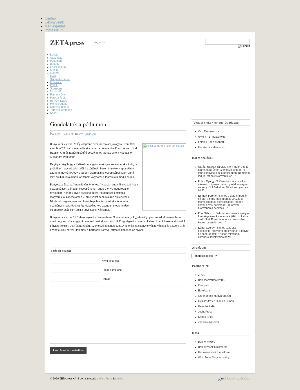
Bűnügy (54, 63)
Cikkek (229, 378)
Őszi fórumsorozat (209, 131)
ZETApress (67, 42)
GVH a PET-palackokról (212, 136)
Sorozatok (56, 88)
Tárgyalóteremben (61, 109)
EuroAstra (204, 290)
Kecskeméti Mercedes (211, 147)
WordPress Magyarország (213, 357)
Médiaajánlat (55, 26)
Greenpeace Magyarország (214, 295)
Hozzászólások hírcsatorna (214, 352)
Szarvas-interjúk (59, 106)
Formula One (58, 94)
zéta (57, 134)
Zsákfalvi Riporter (208, 322)
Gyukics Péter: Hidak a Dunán (216, 301)
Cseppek (203, 285)
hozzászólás (242, 378)
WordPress (105, 378)
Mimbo (119, 378)
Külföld (54, 85)
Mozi (53, 76)
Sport (53, 113)
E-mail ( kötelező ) (112, 269)
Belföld (54, 54)
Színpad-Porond (60, 79)
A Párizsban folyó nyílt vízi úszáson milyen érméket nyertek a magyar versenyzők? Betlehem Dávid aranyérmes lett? (223, 186)
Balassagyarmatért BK (211, 280)
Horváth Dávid (58, 100)
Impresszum (54, 30)
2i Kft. (201, 274)
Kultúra (54, 70)
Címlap (50, 18)
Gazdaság (56, 57)
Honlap (106, 278)
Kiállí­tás (55, 73)
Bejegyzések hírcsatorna (213, 347)
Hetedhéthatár (206, 306)
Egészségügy (58, 66)
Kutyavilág (56, 82)
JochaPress (205, 311)
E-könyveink (54, 22)
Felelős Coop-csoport (211, 142)
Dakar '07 (55, 91)
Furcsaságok (57, 97)
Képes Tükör (205, 316)
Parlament (56, 60)
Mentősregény (58, 103)
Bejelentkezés (206, 341)
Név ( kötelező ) (111, 260)
